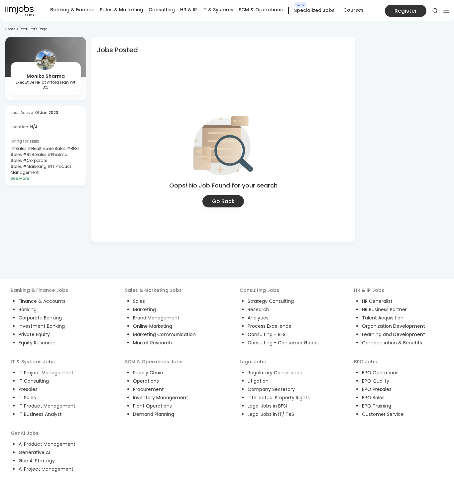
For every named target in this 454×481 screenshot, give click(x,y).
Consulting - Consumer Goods (283, 342)
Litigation (258, 381)
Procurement (148, 389)
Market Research (152, 342)
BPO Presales (377, 389)
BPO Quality (375, 381)
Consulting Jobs (259, 290)
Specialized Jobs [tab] (314, 11)
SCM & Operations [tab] (261, 9)
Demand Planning (153, 414)
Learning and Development (393, 334)
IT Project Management (46, 372)
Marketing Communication (164, 334)
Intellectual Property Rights (279, 397)
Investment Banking (42, 326)
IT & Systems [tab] (217, 9)
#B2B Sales (34, 154)
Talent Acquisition (382, 317)
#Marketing (34, 166)
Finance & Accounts (42, 301)
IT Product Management (47, 406)
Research (258, 309)
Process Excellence (269, 326)
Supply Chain (148, 372)
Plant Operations (152, 406)
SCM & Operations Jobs (153, 361)
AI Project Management (46, 469)
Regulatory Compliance (275, 372)
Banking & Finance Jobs (39, 290)
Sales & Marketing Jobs (153, 290)
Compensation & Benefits (392, 342)
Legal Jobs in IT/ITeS (271, 414)
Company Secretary (271, 389)
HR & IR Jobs (369, 290)
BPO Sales (373, 397)
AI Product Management (47, 444)
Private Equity (34, 334)
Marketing (144, 309)
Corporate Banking (40, 317)
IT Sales (27, 397)
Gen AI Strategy (37, 460)
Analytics (258, 317)
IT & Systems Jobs (33, 361)
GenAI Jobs (25, 433)
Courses (353, 10)
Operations (146, 381)
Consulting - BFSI (267, 334)
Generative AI (34, 452)
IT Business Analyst (40, 414)
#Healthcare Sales (46, 148)
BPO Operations (380, 372)
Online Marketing (152, 326)
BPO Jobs (365, 361)
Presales (28, 389)
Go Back (223, 201)
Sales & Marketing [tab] (121, 9)
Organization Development (393, 326)
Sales (139, 301)
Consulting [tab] (162, 9)
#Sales (19, 148)
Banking (28, 309)
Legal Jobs (253, 361)
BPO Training (376, 406)
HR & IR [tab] (188, 9)
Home (10, 29)
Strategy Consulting (271, 301)
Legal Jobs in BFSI (267, 406)
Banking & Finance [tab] (72, 9)
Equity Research (37, 342)
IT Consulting (34, 381)
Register (406, 11)
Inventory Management (160, 397)
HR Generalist (377, 301)
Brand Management (156, 317)
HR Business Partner (384, 309)
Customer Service (383, 414)
